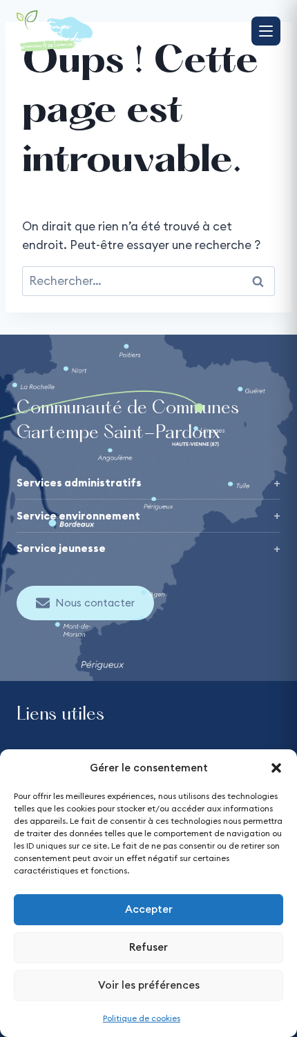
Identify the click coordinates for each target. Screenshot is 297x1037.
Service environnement (78, 515)
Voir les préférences (149, 984)
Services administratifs (79, 482)
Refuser (148, 947)
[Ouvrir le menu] (265, 31)
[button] (276, 768)
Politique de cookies (141, 1018)
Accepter (149, 909)
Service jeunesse (61, 548)
